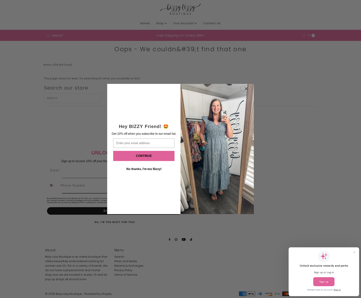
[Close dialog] (246, 88)
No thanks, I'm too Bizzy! (144, 169)
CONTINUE (144, 155)
